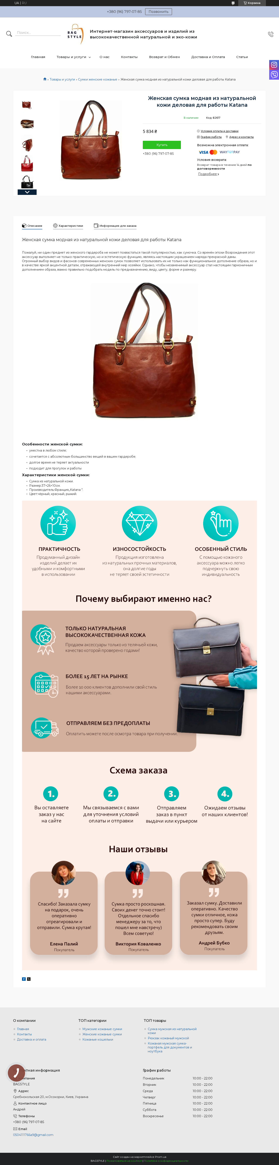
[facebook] (24, 980)
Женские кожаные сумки (102, 1034)
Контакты (129, 57)
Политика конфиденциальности (166, 1160)
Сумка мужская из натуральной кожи (172, 1031)
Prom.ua (160, 1156)
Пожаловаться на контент (124, 1160)
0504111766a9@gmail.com (33, 1135)
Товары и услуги (71, 57)
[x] (29, 980)
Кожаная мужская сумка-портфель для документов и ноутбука (170, 1047)
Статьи (242, 57)
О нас (105, 57)
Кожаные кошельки (97, 1039)
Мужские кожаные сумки (102, 1029)
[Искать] (9, 34)
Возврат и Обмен (164, 57)
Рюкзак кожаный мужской (168, 1038)
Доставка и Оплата (208, 57)
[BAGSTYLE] (76, 34)
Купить (162, 145)
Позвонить (158, 12)
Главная (38, 57)
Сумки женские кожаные (97, 79)
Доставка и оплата (31, 1039)
